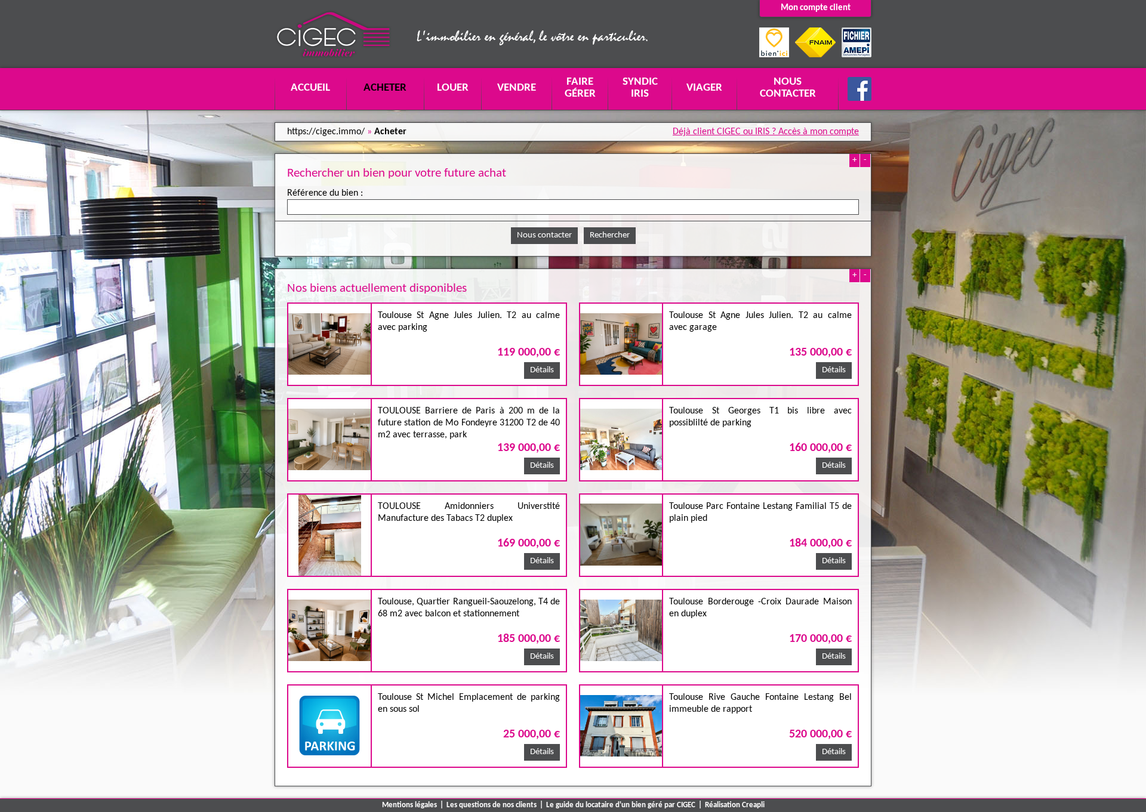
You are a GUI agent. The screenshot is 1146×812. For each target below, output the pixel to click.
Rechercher (610, 235)
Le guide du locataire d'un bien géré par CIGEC (620, 805)
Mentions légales (409, 805)
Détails (542, 370)
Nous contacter (544, 235)
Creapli (753, 805)
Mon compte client (816, 8)
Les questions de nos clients (491, 805)
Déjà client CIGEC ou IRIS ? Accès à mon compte (766, 132)
